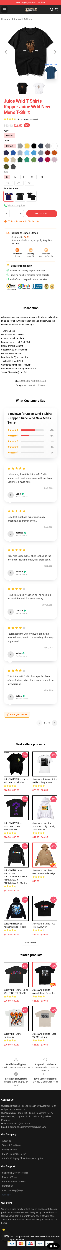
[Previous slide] (6, 52)
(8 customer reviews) (28, 119)
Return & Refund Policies (14, 1181)
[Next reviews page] (54, 723)
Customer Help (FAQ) (12, 1190)
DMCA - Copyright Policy (14, 1154)
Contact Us (7, 1186)
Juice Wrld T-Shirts (21, 19)
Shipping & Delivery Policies (15, 1173)
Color (6, 140)
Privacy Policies (9, 1149)
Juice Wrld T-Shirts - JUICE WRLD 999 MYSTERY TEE (13, 826)
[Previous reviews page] (39, 723)
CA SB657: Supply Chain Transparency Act (22, 1158)
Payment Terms (9, 1177)
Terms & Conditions (11, 1145)
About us (6, 1141)
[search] (51, 9)
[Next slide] (55, 52)
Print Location (11, 188)
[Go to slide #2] (38, 88)
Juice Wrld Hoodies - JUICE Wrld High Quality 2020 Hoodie (44, 826)
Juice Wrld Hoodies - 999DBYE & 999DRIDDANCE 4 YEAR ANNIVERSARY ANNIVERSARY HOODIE (15, 876)
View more (31, 942)
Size (6, 172)
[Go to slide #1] (22, 88)
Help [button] (55, 1246)
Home (4, 19)
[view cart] (56, 9)
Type (6, 130)
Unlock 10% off (6, 1236)
